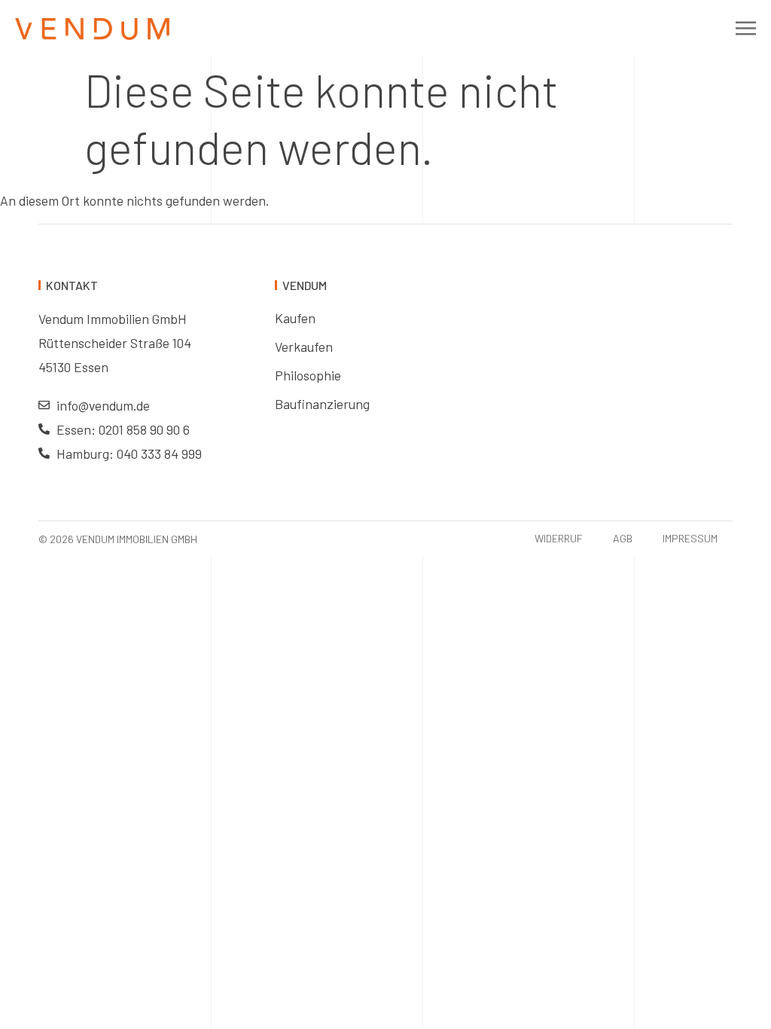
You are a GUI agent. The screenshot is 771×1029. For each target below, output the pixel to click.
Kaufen (295, 318)
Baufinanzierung (322, 403)
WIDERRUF (559, 538)
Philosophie (308, 375)
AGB (622, 538)
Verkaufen (304, 346)
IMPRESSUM (690, 538)
